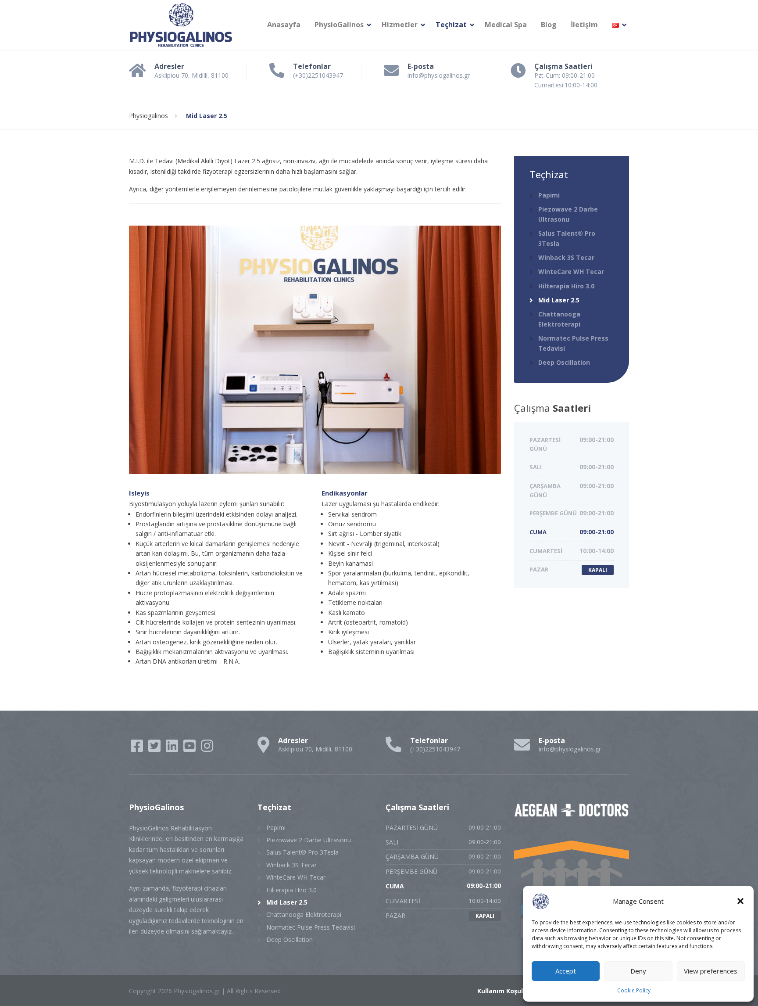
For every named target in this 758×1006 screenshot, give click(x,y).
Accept (565, 970)
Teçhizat (451, 24)
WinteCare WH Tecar (571, 271)
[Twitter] (155, 748)
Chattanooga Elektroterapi (559, 319)
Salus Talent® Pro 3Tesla (566, 238)
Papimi (549, 195)
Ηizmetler (400, 24)
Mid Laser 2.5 (558, 300)
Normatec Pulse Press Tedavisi (573, 343)
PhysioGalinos (339, 24)
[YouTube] (190, 748)
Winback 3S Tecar (566, 257)
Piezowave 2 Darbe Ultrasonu (568, 214)
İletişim (584, 24)
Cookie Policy (634, 990)
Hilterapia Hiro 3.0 (566, 286)
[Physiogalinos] (181, 25)
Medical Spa (506, 24)
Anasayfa (283, 24)
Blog (549, 24)
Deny (638, 970)
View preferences (710, 970)
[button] (740, 901)
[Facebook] (138, 748)
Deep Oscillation (564, 362)
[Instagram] (207, 748)
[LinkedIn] (173, 748)
